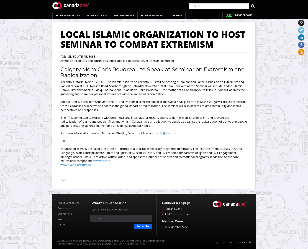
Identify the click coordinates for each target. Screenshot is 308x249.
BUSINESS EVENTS (152, 15)
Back (63, 180)
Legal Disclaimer (223, 242)
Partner (62, 224)
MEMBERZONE (243, 15)
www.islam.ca (102, 161)
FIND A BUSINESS (124, 15)
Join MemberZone (176, 227)
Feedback (64, 208)
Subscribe (143, 226)
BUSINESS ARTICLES (68, 15)
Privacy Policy (245, 242)
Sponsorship (65, 213)
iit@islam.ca (168, 133)
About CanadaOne (69, 202)
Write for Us (64, 219)
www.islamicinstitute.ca (75, 165)
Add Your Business (176, 214)
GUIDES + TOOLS (97, 15)
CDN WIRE (176, 15)
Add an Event (173, 208)
